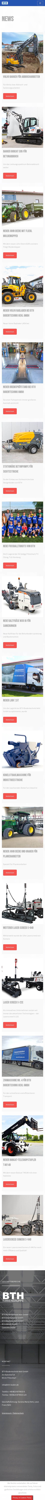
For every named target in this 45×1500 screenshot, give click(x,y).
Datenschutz (18, 1413)
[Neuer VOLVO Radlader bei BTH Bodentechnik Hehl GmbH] (22, 286)
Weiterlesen (10, 96)
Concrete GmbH (8, 1327)
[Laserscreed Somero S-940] (22, 1215)
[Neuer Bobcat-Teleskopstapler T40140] (22, 1135)
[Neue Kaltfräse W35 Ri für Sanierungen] (22, 596)
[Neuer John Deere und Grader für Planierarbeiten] (22, 827)
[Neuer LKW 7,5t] (22, 676)
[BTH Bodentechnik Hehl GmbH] (5, 3)
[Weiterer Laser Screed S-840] (22, 903)
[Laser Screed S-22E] (22, 978)
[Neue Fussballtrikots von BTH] (22, 522)
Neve (4, 1497)
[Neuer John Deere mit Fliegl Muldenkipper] (22, 206)
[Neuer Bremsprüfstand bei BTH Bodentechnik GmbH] (22, 362)
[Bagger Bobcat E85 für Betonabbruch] (22, 127)
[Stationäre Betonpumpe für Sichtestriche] (22, 442)
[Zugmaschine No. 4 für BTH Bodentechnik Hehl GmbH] (22, 1056)
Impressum (7, 1413)
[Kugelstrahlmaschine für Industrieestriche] (22, 750)
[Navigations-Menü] (40, 3)
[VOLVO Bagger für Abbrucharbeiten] (22, 52)
